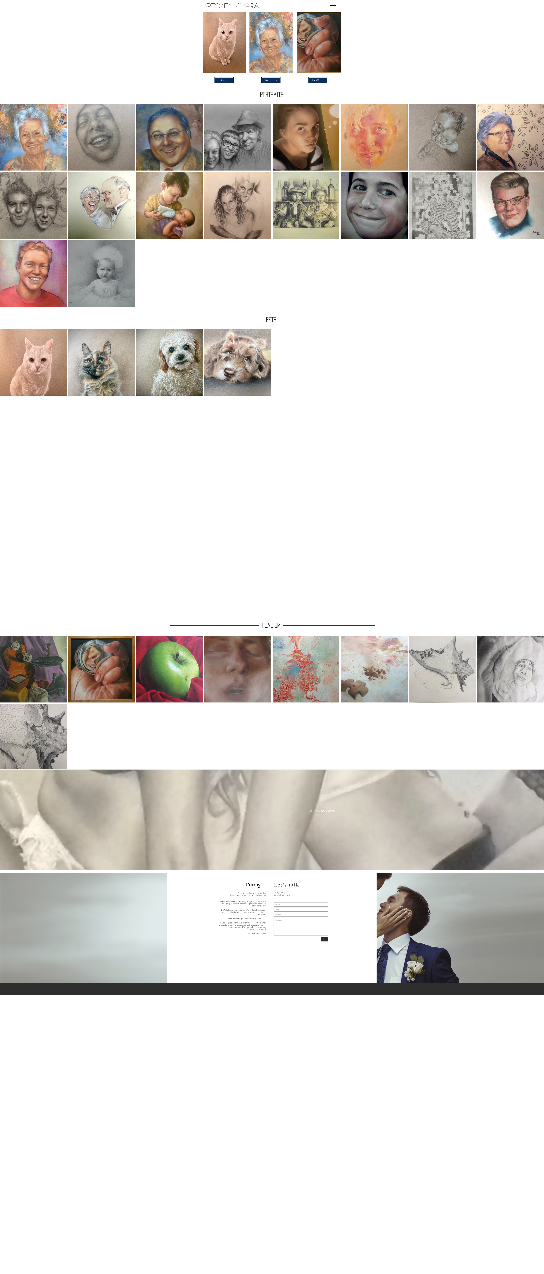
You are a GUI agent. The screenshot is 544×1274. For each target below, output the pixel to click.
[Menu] (332, 5)
